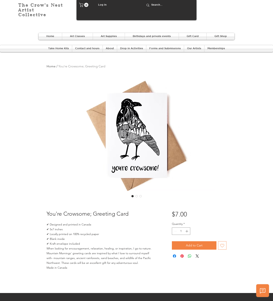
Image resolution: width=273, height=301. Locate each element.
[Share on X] (197, 256)
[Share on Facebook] (174, 256)
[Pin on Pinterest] (182, 256)
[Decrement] (174, 231)
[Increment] (187, 231)
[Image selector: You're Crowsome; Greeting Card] (133, 196)
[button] (84, 5)
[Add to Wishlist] (222, 245)
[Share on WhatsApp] (189, 256)
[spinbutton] (181, 231)
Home (51, 66)
